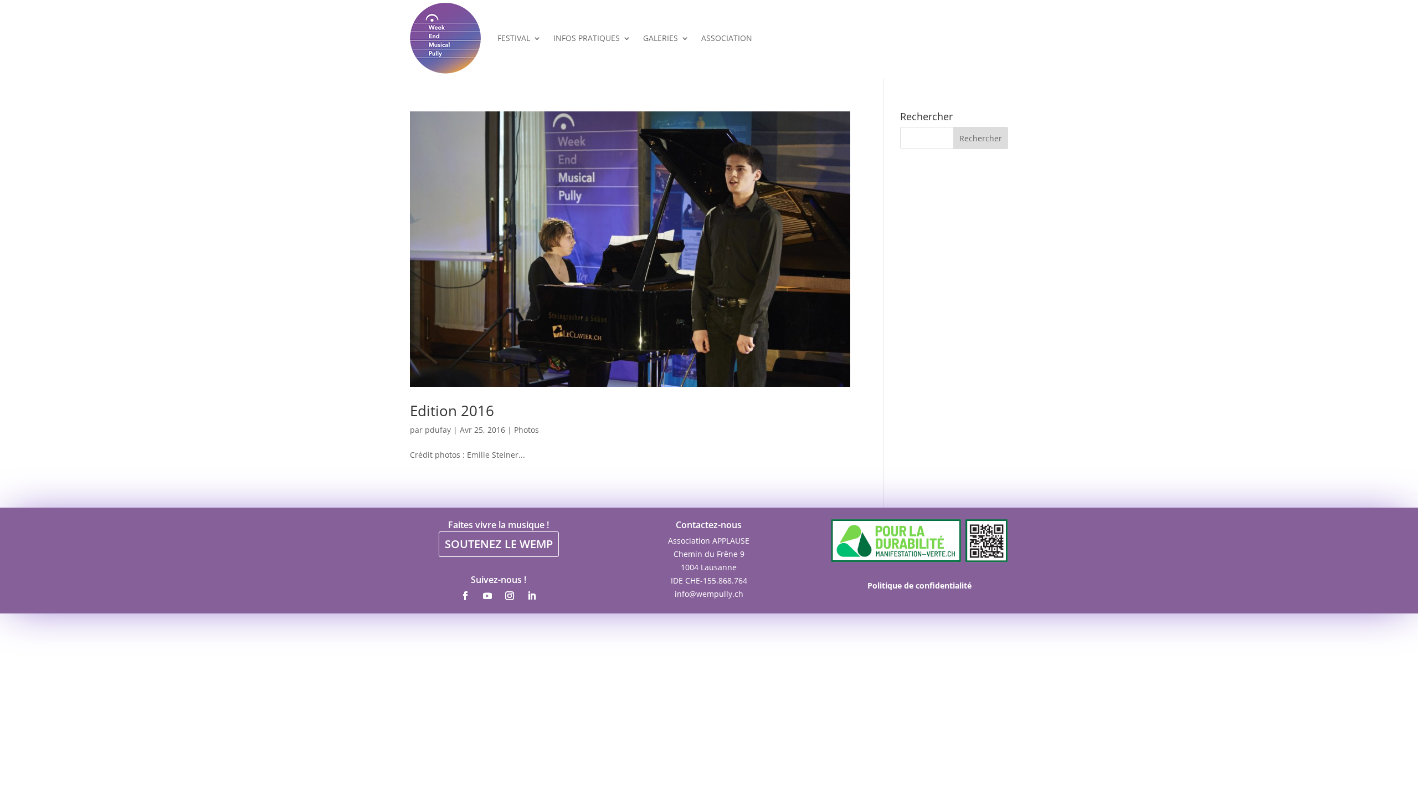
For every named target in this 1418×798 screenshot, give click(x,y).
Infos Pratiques (586, 38)
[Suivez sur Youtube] (487, 596)
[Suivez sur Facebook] (465, 596)
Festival (513, 38)
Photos (526, 429)
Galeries (660, 38)
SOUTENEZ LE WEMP (499, 543)
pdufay (438, 429)
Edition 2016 (452, 411)
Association (726, 38)
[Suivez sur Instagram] (509, 596)
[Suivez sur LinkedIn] (532, 596)
